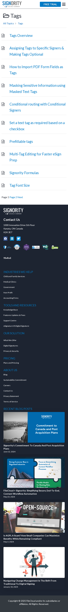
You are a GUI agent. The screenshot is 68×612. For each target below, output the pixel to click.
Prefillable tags (21, 141)
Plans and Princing (11, 363)
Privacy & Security (11, 351)
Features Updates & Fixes (14, 315)
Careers (6, 385)
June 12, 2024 (9, 451)
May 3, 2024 (8, 542)
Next (20, 197)
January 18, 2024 (10, 587)
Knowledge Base (10, 310)
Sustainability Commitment (14, 380)
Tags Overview (21, 35)
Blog (5, 374)
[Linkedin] (12, 239)
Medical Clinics (9, 282)
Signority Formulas (24, 173)
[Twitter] (19, 239)
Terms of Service (10, 401)
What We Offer (9, 340)
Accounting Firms (11, 298)
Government (9, 287)
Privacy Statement (11, 396)
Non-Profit (7, 292)
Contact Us (11, 219)
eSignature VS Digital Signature (16, 326)
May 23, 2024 (9, 497)
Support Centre (9, 320)
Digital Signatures (10, 345)
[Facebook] (5, 239)
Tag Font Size (19, 185)
